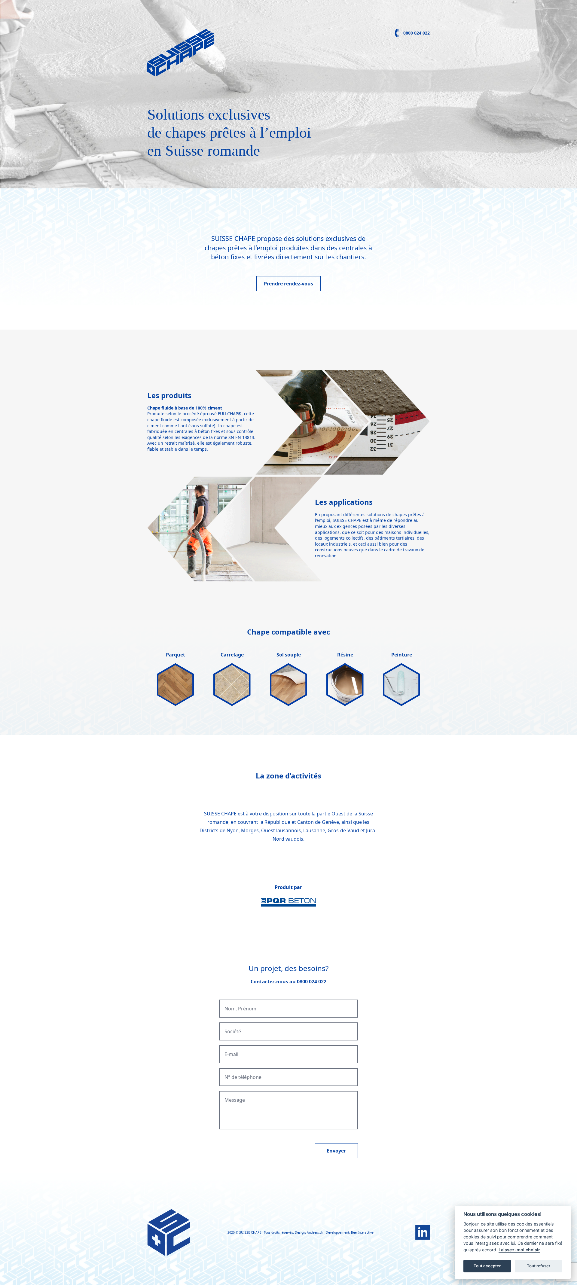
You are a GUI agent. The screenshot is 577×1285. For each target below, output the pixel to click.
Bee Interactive (362, 1232)
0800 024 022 (416, 33)
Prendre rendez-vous (288, 283)
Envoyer (336, 1150)
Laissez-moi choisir (519, 1249)
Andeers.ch (315, 1232)
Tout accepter (487, 1265)
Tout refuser (538, 1265)
